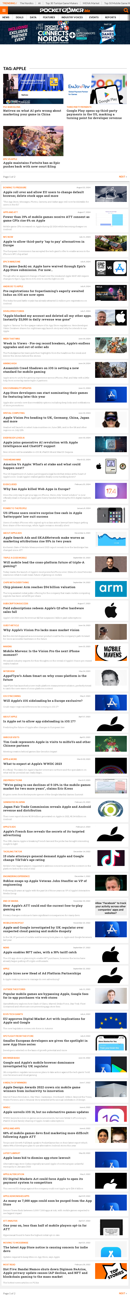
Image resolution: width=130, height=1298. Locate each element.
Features (49, 17)
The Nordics (26, 3)
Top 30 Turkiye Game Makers (62, 3)
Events (94, 17)
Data (33, 17)
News (5, 17)
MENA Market (91, 3)
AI (39, 3)
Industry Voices (72, 17)
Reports (110, 17)
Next (122, 176)
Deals (19, 17)
